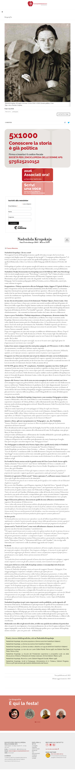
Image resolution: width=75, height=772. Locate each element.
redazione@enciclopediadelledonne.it (19, 751)
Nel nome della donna (57, 754)
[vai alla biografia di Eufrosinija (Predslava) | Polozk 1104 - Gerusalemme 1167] (61, 714)
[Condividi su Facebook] (65, 122)
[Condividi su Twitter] (68, 122)
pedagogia (15, 111)
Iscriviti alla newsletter (52, 749)
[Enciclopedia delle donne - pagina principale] (37, 3)
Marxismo (8, 111)
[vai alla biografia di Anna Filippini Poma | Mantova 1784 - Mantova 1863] (14, 714)
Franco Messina (12, 248)
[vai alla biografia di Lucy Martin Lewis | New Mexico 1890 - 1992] (45, 714)
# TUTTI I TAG (63, 114)
